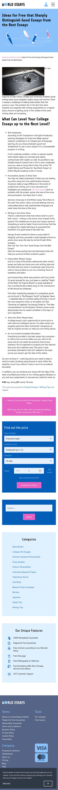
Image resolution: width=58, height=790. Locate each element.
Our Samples (40, 717)
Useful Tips (17, 602)
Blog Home (6, 57)
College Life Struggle (22, 552)
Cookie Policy (8, 736)
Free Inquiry (40, 720)
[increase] (40, 471)
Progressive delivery (11, 750)
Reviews (16, 592)
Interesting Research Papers (24, 572)
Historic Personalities (22, 567)
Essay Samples (19, 562)
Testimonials (7, 753)
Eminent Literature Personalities (26, 557)
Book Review (18, 546)
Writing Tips (16, 57)
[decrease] (18, 471)
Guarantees (7, 739)
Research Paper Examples (23, 587)
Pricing (5, 760)
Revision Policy (8, 729)
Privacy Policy (8, 732)
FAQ (4, 766)
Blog (4, 763)
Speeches (16, 597)
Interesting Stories (20, 577)
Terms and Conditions (11, 726)
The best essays (38, 189)
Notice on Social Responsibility (15, 717)
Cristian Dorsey (30, 387)
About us (6, 757)
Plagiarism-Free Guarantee (13, 720)
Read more (6, 783)
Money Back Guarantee (12, 723)
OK (48, 784)
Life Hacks (17, 582)
